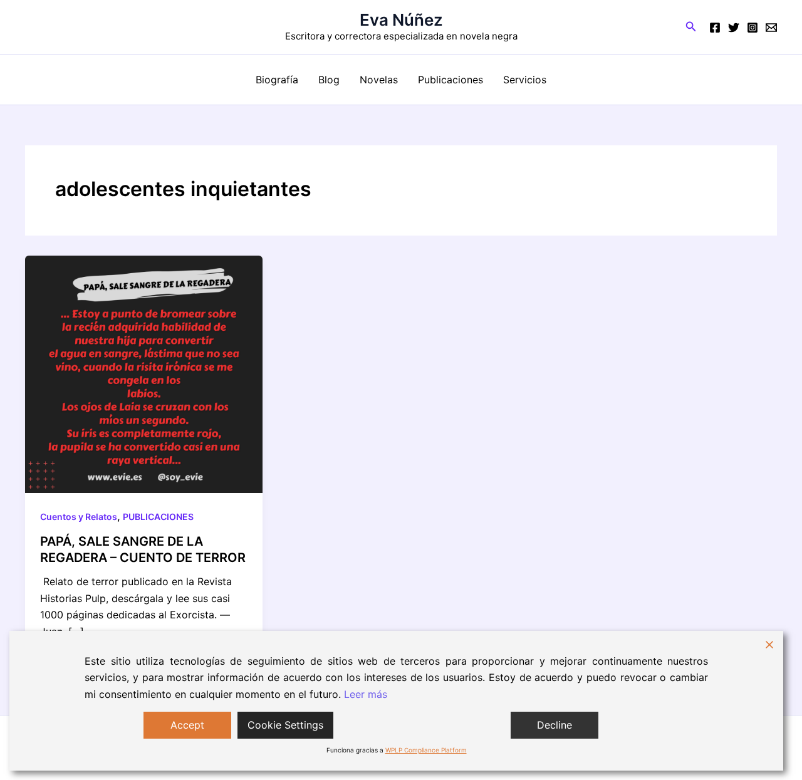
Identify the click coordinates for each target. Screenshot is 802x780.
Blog (329, 79)
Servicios (524, 79)
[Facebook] (715, 27)
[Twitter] (733, 27)
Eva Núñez (401, 19)
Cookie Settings (285, 725)
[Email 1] (771, 27)
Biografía (277, 79)
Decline (554, 725)
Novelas (379, 79)
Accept (187, 725)
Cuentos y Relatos (78, 516)
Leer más (365, 694)
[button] (691, 26)
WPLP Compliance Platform (426, 750)
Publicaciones (450, 79)
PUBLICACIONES (158, 516)
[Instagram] (752, 27)
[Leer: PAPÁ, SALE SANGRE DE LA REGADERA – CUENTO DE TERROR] (144, 373)
